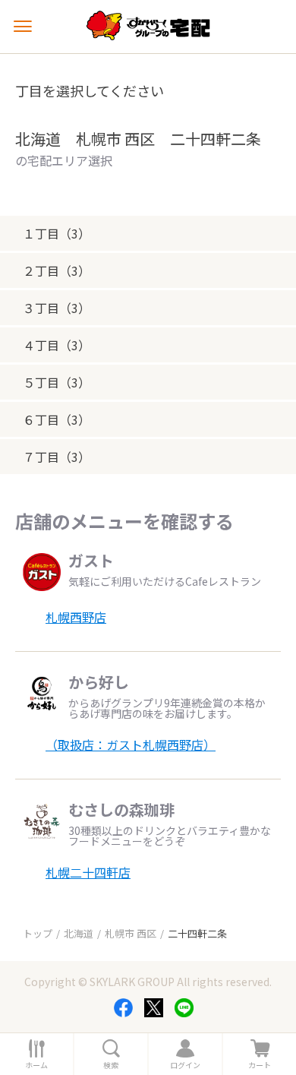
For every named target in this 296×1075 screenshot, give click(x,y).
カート (259, 1065)
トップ (37, 933)
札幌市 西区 (130, 933)
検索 (110, 1065)
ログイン (185, 1065)
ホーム (36, 1065)
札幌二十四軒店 (88, 872)
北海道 (78, 933)
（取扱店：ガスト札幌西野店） (131, 744)
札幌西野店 (76, 617)
